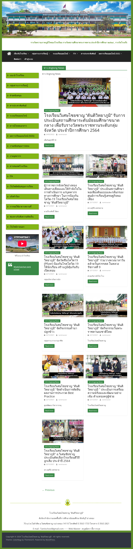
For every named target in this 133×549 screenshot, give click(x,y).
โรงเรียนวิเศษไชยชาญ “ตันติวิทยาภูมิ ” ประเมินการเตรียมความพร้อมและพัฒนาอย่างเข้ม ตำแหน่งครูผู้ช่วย (106, 391)
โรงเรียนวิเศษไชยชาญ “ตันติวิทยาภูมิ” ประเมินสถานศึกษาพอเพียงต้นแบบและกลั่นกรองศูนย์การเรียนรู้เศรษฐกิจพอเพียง (106, 192)
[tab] (22, 75)
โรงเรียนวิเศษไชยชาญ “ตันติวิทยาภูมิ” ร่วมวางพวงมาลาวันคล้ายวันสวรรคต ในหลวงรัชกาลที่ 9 (106, 262)
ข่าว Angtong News (52, 110)
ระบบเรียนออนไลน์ (60, 53)
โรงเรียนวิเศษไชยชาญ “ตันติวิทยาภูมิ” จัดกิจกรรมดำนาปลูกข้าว (62, 328)
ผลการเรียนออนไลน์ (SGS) (109, 53)
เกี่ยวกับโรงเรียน (20, 53)
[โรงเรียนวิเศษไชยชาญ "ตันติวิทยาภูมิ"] (66, 2)
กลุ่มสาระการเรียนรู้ (40, 53)
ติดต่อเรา (17, 59)
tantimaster (63, 134)
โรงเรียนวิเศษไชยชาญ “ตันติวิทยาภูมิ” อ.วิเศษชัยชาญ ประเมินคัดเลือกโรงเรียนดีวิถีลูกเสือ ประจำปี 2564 (62, 456)
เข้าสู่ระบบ (28, 59)
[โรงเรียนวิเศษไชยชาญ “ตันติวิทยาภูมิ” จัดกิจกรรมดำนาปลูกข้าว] (63, 295)
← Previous (48, 490)
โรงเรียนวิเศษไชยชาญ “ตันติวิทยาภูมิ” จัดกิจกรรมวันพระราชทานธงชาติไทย (105, 328)
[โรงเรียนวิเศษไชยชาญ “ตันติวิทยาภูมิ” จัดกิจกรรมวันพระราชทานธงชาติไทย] (106, 295)
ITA (74, 53)
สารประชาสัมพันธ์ (88, 53)
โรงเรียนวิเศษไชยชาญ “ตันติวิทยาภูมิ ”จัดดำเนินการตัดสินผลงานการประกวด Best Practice (62, 391)
